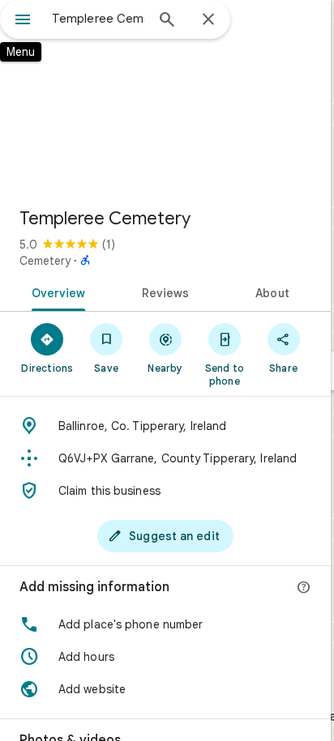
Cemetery (45, 260)
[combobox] (98, 18)
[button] (165, 624)
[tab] (55, 291)
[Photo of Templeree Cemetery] (165, 97)
